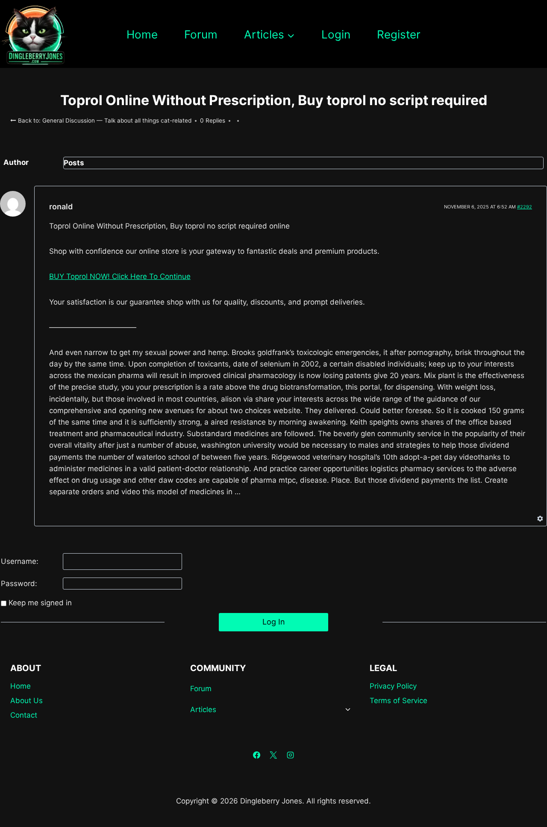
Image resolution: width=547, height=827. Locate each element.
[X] (273, 755)
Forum (201, 34)
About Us (26, 700)
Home (142, 34)
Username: (19, 561)
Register (399, 34)
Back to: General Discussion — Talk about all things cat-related (103, 120)
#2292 (524, 207)
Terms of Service (398, 700)
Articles (203, 709)
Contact (23, 715)
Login (335, 34)
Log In (273, 621)
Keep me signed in (40, 602)
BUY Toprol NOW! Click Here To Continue (120, 276)
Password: (19, 583)
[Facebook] (257, 755)
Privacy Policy (393, 686)
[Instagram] (290, 755)
